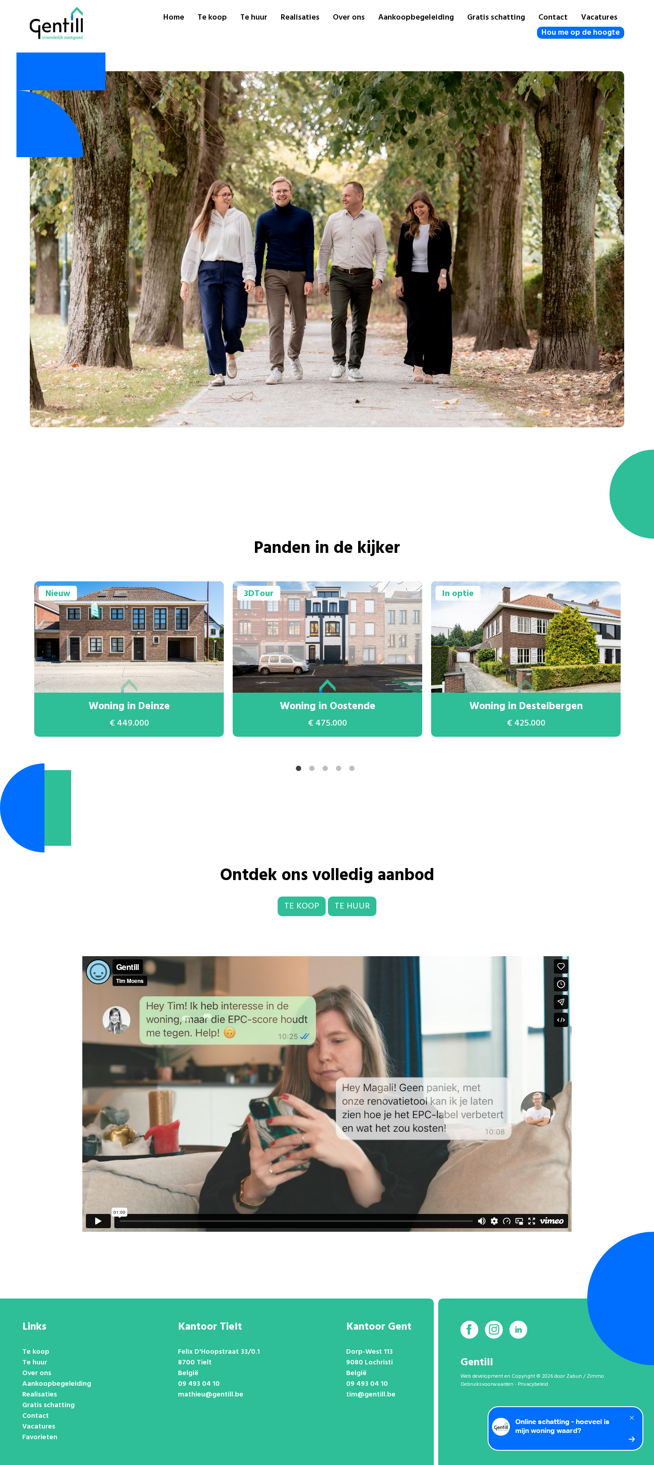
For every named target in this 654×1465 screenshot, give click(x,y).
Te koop (212, 18)
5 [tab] (353, 770)
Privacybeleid (533, 1384)
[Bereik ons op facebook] (469, 1329)
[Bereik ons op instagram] (494, 1329)
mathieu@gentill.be (210, 1394)
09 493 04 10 (199, 1384)
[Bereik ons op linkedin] (518, 1329)
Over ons (349, 18)
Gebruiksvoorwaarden (486, 1384)
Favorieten (39, 1437)
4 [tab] (340, 770)
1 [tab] (300, 770)
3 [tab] (327, 770)
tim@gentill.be (371, 1394)
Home (173, 18)
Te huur (253, 18)
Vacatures (599, 18)
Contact (553, 18)
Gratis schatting (496, 18)
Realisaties (300, 18)
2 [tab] (313, 770)
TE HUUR (352, 906)
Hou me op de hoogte (580, 33)
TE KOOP (301, 906)
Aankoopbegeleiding (416, 18)
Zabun (574, 1376)
